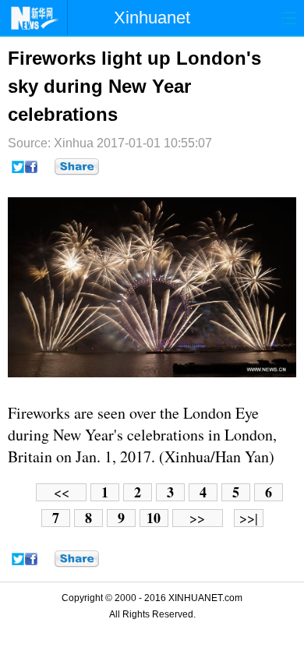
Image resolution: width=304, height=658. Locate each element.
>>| (248, 518)
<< (61, 492)
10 (154, 518)
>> (197, 518)
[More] (77, 166)
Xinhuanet (152, 17)
